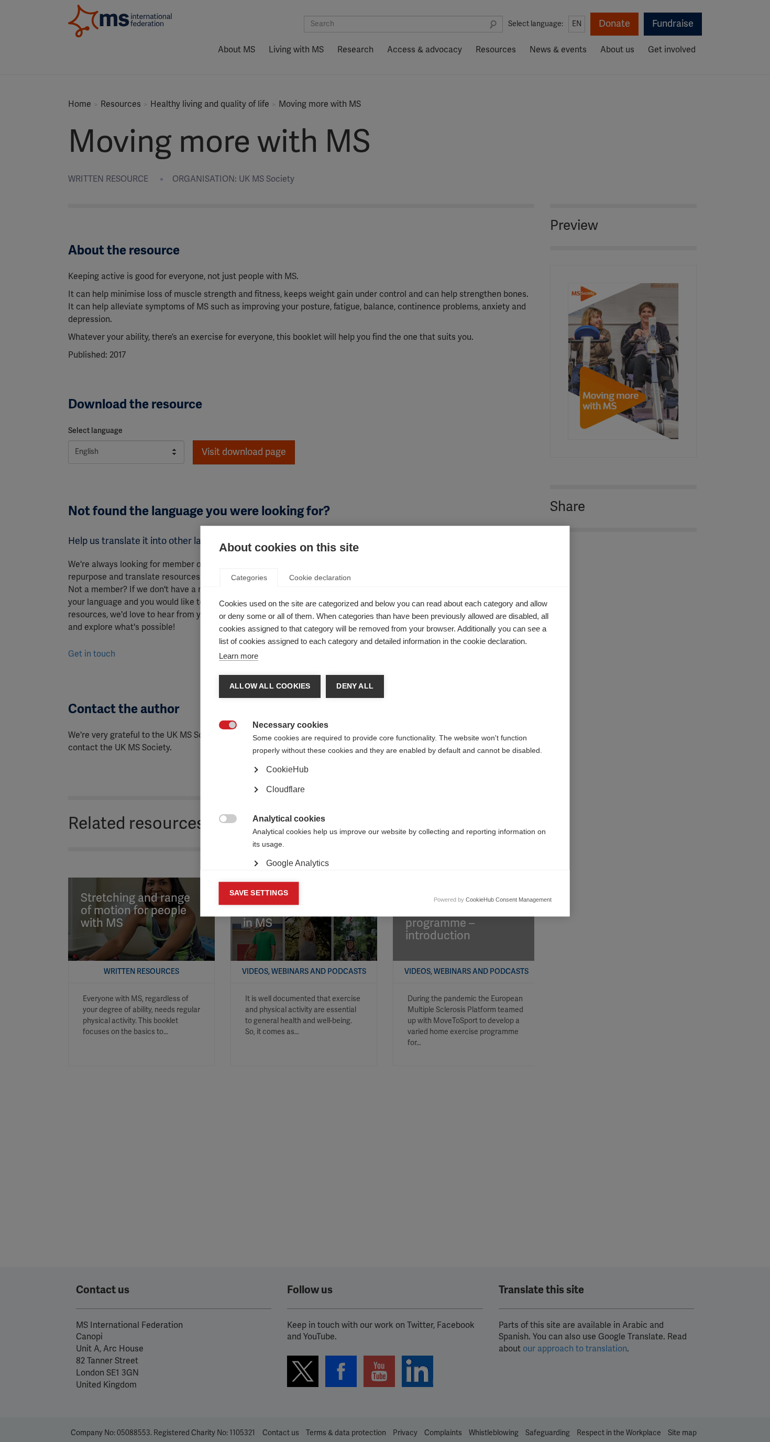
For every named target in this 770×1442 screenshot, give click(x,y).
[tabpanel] (385, 798)
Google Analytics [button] (297, 863)
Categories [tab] (249, 577)
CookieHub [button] (287, 769)
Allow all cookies (269, 686)
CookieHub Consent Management (509, 899)
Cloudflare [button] (285, 789)
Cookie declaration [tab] (320, 577)
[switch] (222, 726)
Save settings (259, 893)
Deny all (354, 686)
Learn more (238, 655)
